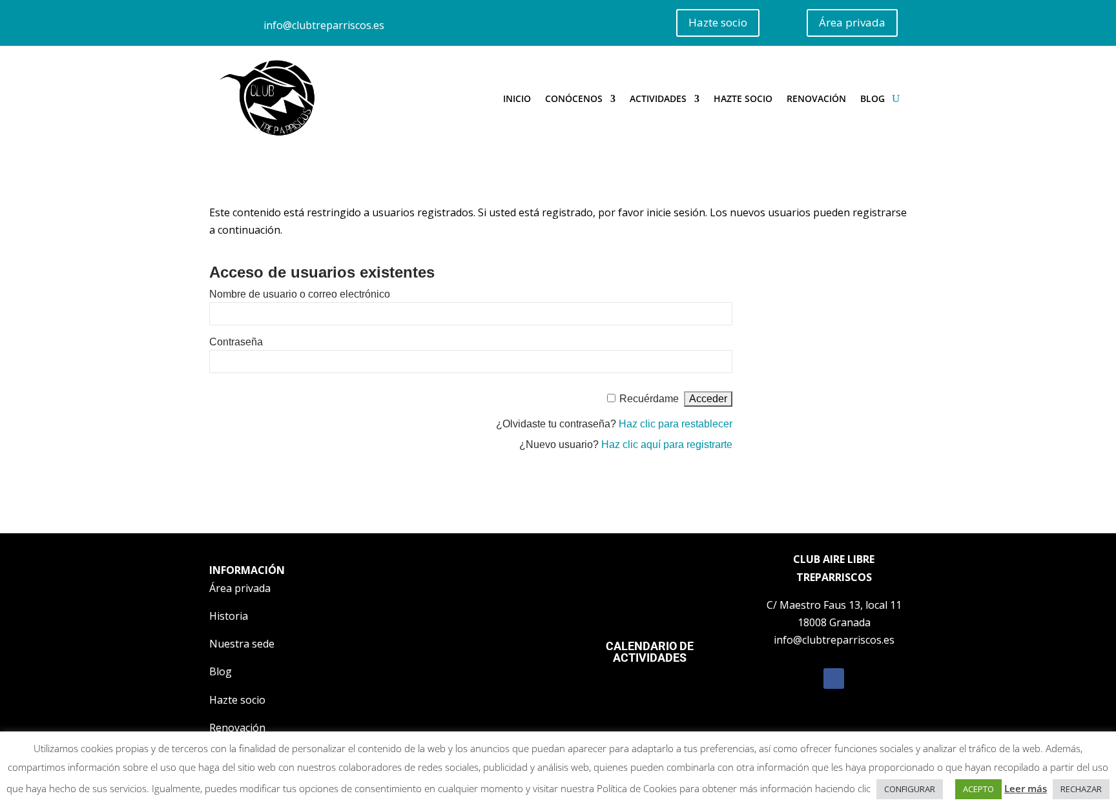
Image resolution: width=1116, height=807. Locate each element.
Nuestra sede (241, 644)
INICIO (517, 98)
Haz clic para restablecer (675, 423)
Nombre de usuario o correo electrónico (299, 294)
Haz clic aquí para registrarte (666, 444)
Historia (228, 616)
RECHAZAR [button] (1081, 789)
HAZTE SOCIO (743, 98)
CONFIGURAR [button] (909, 789)
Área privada (852, 22)
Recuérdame (649, 398)
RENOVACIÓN (816, 98)
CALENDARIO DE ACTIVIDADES (650, 651)
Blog (220, 671)
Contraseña (236, 341)
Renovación (237, 727)
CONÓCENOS (574, 98)
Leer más (1025, 788)
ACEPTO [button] (978, 789)
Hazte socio (717, 22)
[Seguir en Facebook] (833, 678)
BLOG (872, 98)
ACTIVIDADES (658, 98)
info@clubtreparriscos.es (324, 25)
